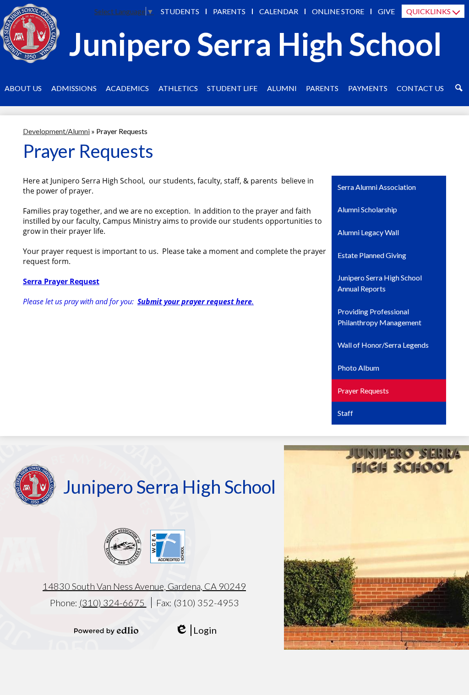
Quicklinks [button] (428, 11)
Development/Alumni (56, 131)
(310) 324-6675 (113, 602)
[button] (23, 88)
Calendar (278, 11)
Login (196, 630)
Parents (229, 11)
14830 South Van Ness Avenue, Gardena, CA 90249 (144, 586)
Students (180, 11)
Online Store (338, 11)
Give (386, 11)
